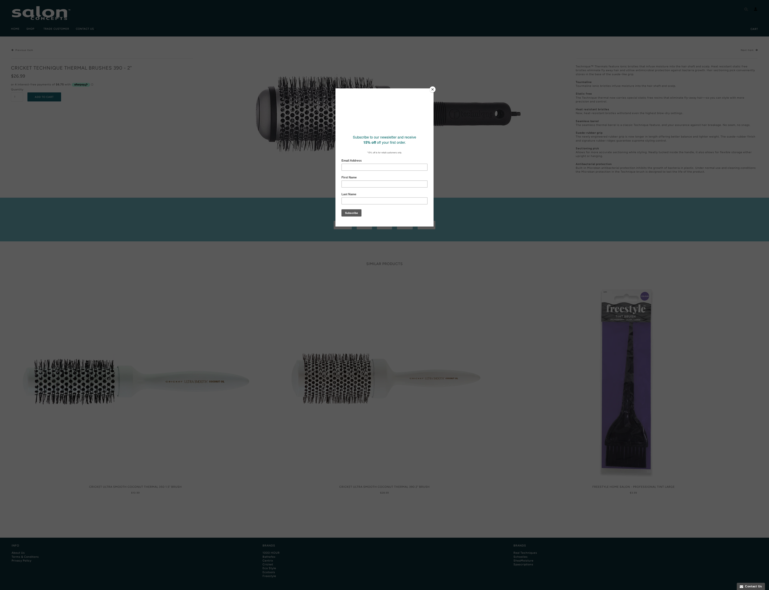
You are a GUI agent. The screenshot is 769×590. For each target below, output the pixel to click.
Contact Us (752, 586)
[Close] (433, 89)
